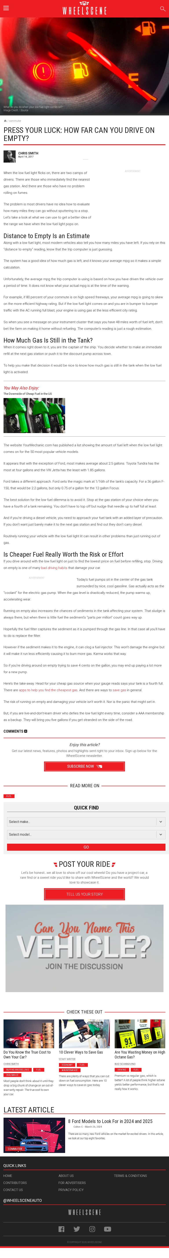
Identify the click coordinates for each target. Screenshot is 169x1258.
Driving (122, 1070)
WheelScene (94, 1242)
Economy (67, 1065)
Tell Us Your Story (84, 894)
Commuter (15, 120)
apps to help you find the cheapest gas (48, 690)
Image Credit (11, 110)
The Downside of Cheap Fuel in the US (28, 393)
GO (86, 847)
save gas (119, 690)
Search (163, 8)
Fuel (9, 796)
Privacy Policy (71, 1190)
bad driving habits (54, 568)
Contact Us (13, 1190)
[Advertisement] (132, 200)
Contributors (15, 1183)
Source (24, 110)
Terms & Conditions (130, 1176)
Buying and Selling (17, 1070)
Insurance (12, 1075)
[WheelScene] (5, 121)
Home (7, 1176)
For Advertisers (72, 1183)
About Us (66, 1176)
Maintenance (69, 1070)
